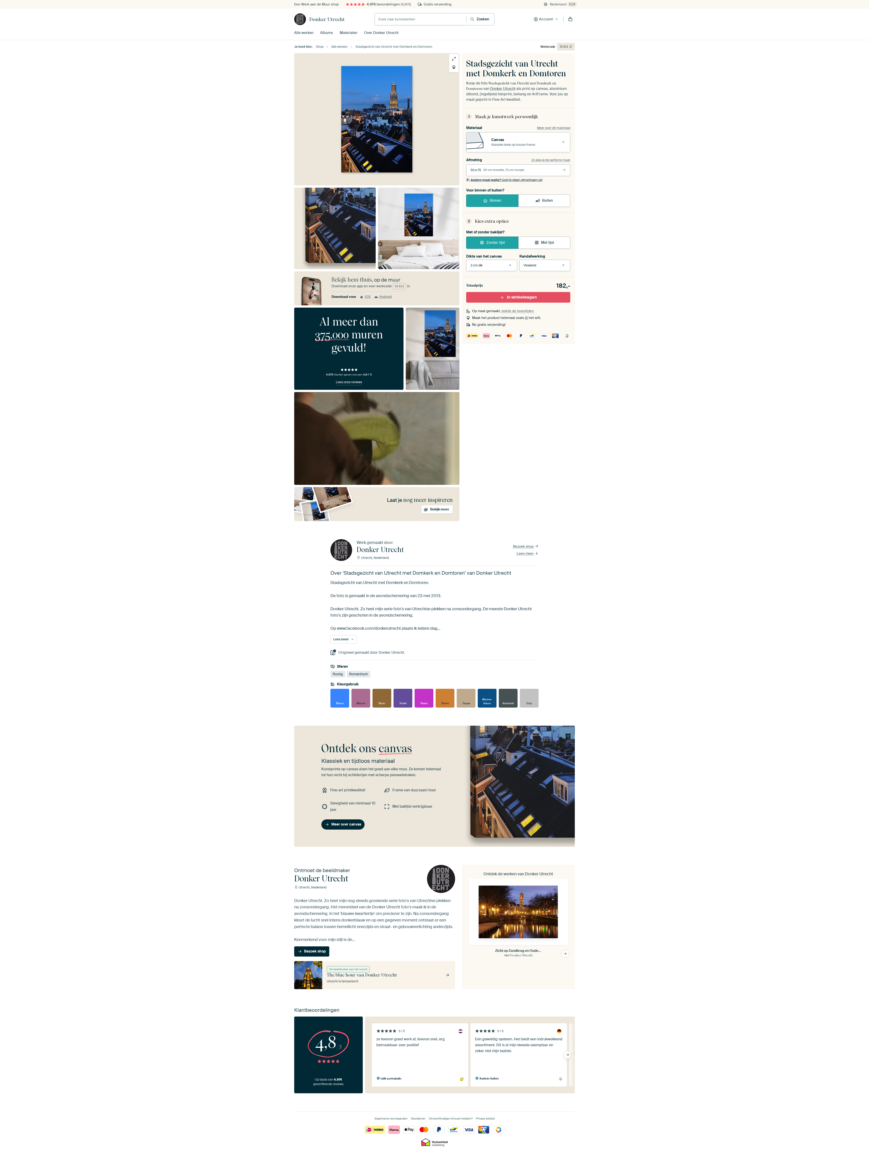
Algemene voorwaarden (391, 1118)
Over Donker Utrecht (381, 32)
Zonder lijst (495, 242)
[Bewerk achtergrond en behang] (454, 67)
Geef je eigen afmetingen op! (506, 180)
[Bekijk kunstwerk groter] (454, 59)
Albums (326, 32)
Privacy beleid (485, 1118)
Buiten (547, 200)
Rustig (338, 674)
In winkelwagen (522, 297)
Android (385, 296)
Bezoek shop (524, 546)
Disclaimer (418, 1118)
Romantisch (358, 674)
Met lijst (547, 242)
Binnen (495, 200)
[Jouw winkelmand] (570, 19)
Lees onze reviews (349, 382)
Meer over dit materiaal (553, 128)
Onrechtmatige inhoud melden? (451, 1118)
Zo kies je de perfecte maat (550, 160)
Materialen (348, 32)
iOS (368, 296)
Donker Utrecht (327, 19)
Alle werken (303, 32)
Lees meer (526, 553)
